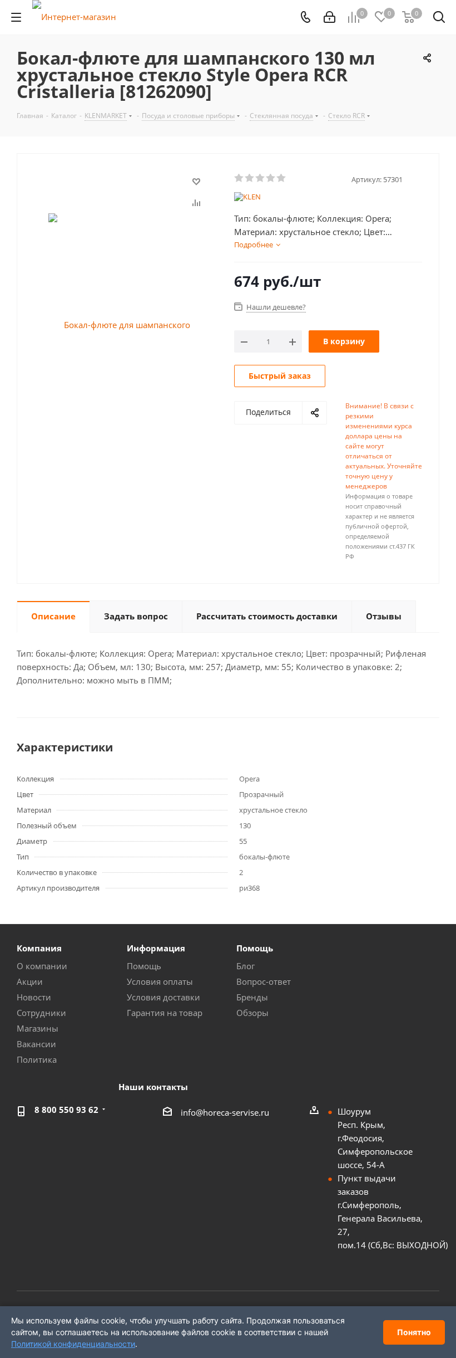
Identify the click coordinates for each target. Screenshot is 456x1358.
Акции (30, 981)
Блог (245, 965)
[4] (271, 178)
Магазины (37, 1028)
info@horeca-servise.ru (225, 1112)
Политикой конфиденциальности (73, 1344)
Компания (39, 948)
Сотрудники (41, 1012)
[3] (260, 178)
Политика (37, 1059)
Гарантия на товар (164, 1012)
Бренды (252, 997)
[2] (250, 178)
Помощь (144, 965)
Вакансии (36, 1043)
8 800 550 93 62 (66, 1109)
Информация (156, 948)
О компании (42, 965)
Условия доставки (163, 997)
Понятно (414, 1332)
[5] (281, 178)
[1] (239, 178)
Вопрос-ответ (263, 981)
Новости (34, 997)
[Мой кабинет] (329, 17)
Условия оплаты (160, 981)
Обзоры (252, 1012)
